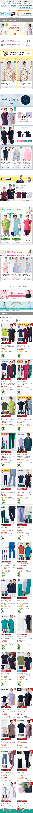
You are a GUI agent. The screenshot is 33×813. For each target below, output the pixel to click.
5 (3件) (25, 716)
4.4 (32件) (26, 570)
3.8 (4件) (26, 679)
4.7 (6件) (26, 643)
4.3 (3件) (10, 679)
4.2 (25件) (26, 533)
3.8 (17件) (10, 606)
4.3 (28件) (10, 351)
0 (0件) (9, 747)
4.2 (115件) (10, 460)
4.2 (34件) (10, 570)
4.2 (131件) (26, 460)
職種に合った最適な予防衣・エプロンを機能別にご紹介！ (12, 310)
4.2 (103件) (10, 424)
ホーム (30, 811)
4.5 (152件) (26, 424)
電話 (23, 811)
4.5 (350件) (10, 387)
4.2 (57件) (10, 533)
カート (17, 810)
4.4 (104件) (10, 497)
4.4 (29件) (26, 606)
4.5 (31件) (10, 643)
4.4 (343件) (26, 387)
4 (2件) (25, 351)
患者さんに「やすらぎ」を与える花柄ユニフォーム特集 (11, 298)
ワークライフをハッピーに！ (10, 1)
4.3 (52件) (26, 497)
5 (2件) (9, 716)
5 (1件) (25, 747)
